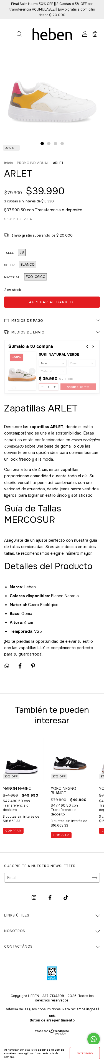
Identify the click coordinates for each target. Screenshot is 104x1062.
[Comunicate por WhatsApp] (93, 1039)
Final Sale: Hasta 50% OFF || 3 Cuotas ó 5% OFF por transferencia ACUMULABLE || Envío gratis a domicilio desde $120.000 (52, 9)
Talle (9, 253)
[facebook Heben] (51, 897)
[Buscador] (19, 34)
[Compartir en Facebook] (20, 665)
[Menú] (9, 34)
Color (9, 265)
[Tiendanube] (52, 1033)
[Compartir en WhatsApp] (6, 666)
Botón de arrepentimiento (52, 1020)
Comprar (13, 830)
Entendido (85, 1053)
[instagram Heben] (34, 897)
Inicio (8, 163)
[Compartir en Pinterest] (33, 665)
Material (12, 277)
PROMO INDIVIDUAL (33, 163)
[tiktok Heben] (65, 897)
